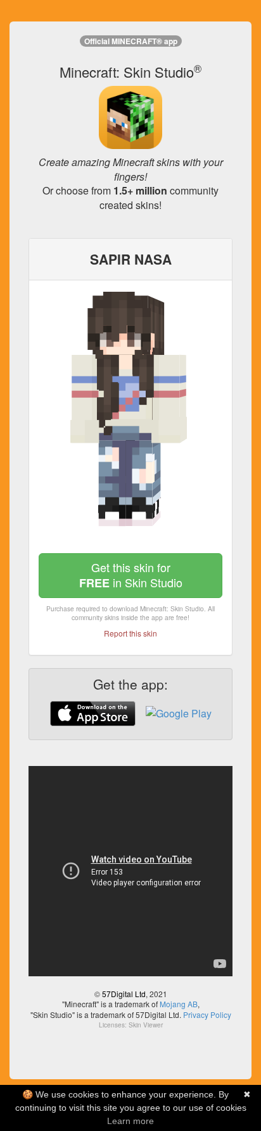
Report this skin (130, 633)
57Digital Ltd (124, 993)
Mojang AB (179, 1003)
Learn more (130, 1121)
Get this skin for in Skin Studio (130, 575)
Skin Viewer (146, 1024)
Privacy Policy (207, 1014)
